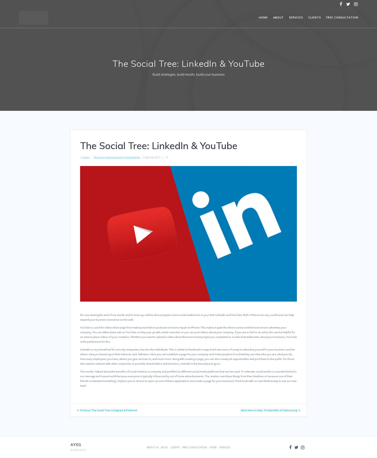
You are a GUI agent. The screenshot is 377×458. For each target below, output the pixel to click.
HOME (263, 17)
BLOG (164, 447)
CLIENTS (314, 17)
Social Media (132, 157)
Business (99, 157)
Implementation (115, 157)
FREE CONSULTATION (342, 17)
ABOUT (278, 17)
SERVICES (296, 17)
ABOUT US (153, 447)
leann (85, 157)
